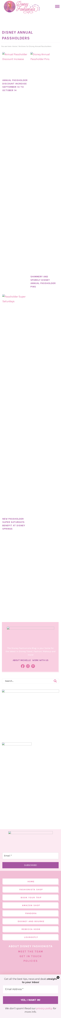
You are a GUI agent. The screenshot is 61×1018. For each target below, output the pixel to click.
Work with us (40, 660)
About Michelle (22, 660)
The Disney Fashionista (21, 7)
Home (31, 881)
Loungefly (31, 937)
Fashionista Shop (31, 889)
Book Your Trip (31, 897)
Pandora (31, 913)
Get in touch (31, 956)
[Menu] (56, 6)
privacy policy (44, 1008)
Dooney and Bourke (31, 921)
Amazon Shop (31, 905)
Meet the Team (30, 951)
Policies (30, 960)
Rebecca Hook (31, 929)
